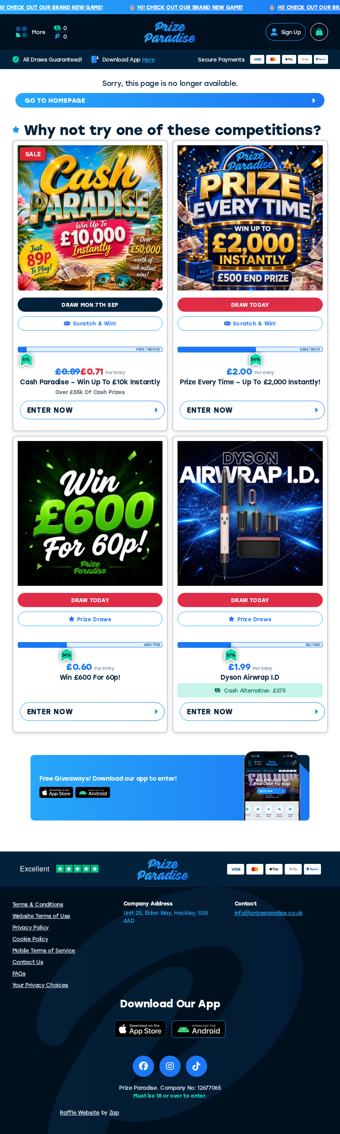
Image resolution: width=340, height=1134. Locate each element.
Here (148, 59)
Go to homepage (55, 100)
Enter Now (50, 409)
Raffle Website (80, 1112)
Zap (114, 1112)
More (39, 31)
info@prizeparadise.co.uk (269, 912)
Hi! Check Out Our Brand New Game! (183, 7)
